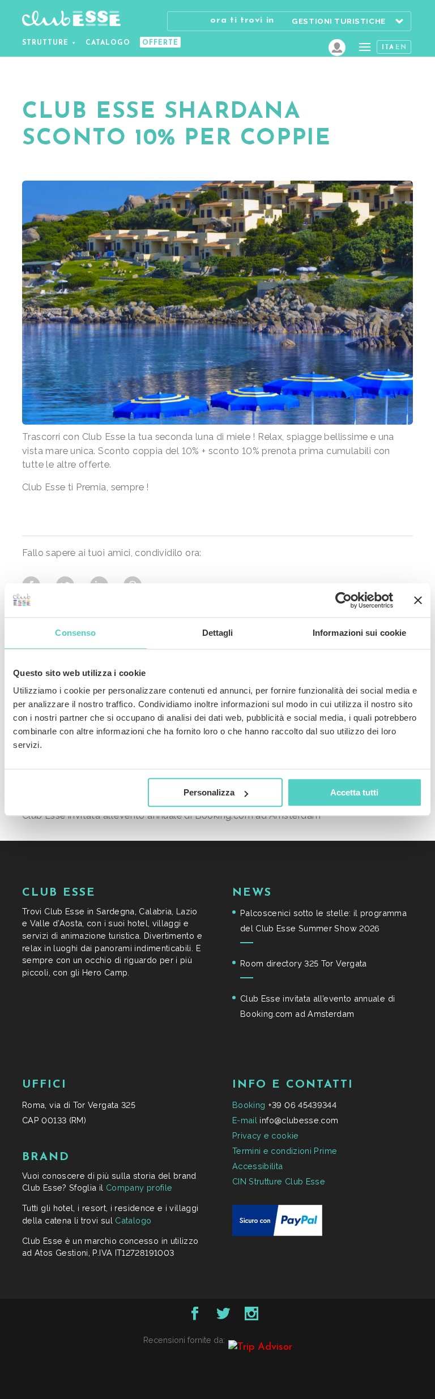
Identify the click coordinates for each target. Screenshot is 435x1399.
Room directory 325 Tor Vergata (303, 963)
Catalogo (108, 43)
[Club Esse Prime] (337, 47)
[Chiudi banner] (418, 600)
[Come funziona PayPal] (277, 1233)
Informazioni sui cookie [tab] (359, 633)
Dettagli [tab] (217, 633)
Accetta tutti (354, 792)
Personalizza (209, 792)
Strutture (45, 43)
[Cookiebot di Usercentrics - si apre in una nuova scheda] (343, 600)
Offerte (160, 43)
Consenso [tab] (75, 633)
